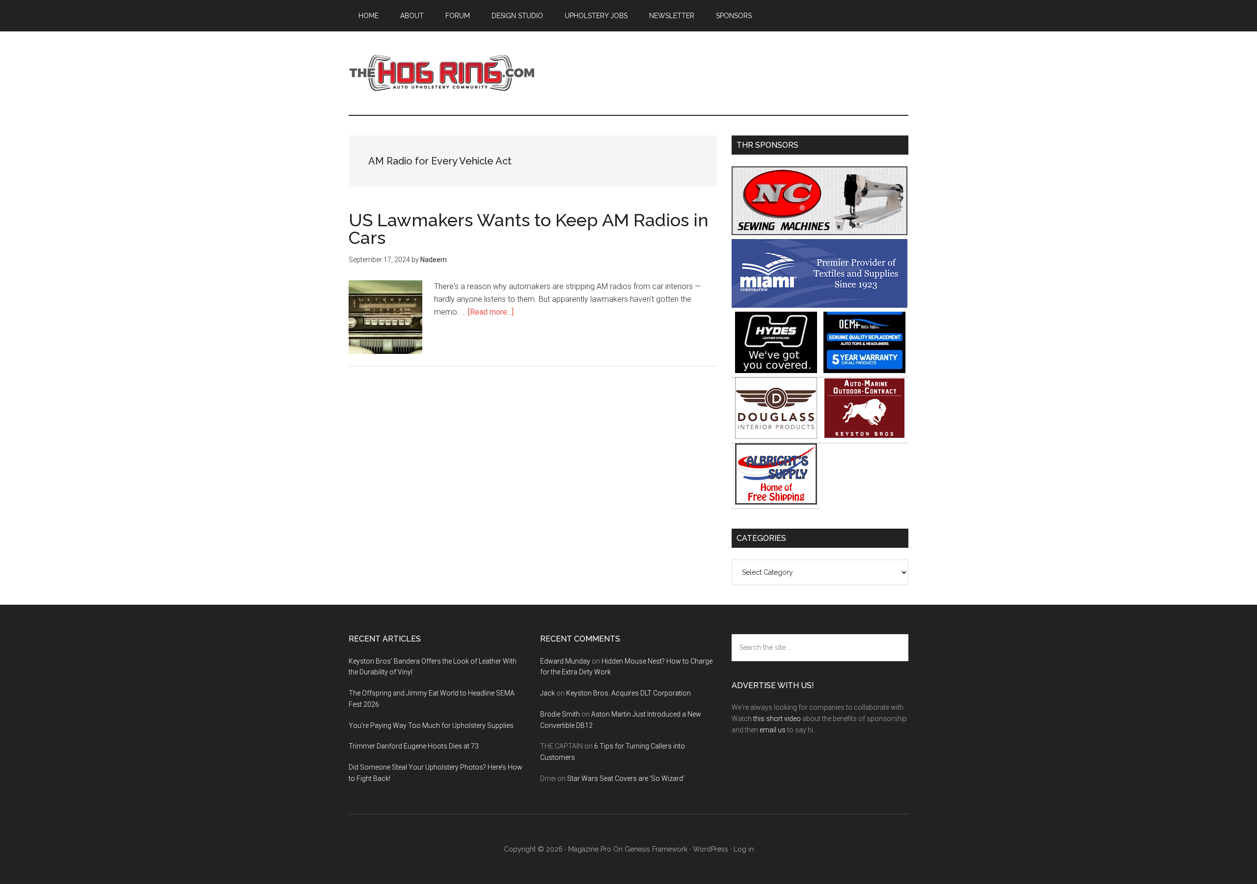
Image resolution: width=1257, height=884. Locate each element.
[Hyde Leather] (776, 370)
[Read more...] (491, 312)
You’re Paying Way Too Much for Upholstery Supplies (431, 725)
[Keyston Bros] (864, 436)
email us (773, 730)
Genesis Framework (656, 849)
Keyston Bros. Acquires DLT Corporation (628, 693)
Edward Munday (565, 661)
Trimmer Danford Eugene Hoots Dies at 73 (414, 746)
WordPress (710, 849)
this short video (777, 719)
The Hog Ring (442, 73)
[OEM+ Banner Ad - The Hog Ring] (864, 370)
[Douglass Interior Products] (776, 436)
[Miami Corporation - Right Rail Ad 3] (819, 305)
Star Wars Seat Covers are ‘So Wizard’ (625, 778)
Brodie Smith (560, 714)
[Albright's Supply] (776, 502)
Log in (744, 849)
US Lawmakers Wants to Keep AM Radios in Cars (529, 229)
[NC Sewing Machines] (819, 232)
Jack (547, 693)
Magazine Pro (589, 849)
